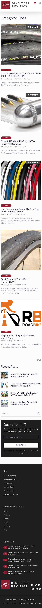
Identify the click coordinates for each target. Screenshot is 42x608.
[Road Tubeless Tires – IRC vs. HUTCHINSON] (21, 250)
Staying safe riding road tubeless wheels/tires (18, 336)
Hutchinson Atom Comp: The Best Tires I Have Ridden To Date (21, 210)
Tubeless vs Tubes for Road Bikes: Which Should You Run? (25, 385)
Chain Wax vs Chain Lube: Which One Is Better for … (23, 554)
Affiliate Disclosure (11, 495)
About (6, 603)
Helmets (7, 515)
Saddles (7, 526)
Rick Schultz (8, 79)
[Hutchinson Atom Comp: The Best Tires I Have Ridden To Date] (21, 179)
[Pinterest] (36, 585)
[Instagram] (37, 588)
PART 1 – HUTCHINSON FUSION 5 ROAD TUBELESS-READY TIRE (21, 74)
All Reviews (8, 483)
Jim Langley (7, 341)
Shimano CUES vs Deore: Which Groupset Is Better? (24, 375)
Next (38, 360)
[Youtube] (32, 585)
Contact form (9, 487)
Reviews (13, 603)
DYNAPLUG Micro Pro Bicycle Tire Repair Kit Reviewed (18, 142)
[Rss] (40, 588)
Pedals (6, 522)
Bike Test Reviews (12, 600)
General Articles (10, 476)
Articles (22, 603)
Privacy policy (9, 491)
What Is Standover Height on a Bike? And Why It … (21, 572)
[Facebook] (39, 585)
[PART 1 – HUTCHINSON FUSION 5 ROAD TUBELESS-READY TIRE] (21, 44)
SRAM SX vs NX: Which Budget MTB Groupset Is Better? (24, 394)
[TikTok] (33, 588)
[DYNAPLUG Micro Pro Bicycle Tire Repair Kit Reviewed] (21, 112)
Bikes (6, 511)
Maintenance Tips (10, 479)
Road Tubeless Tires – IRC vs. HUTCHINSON (15, 280)
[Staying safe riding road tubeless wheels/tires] (21, 313)
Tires (6, 70)
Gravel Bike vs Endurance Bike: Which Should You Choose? (21, 560)
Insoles (6, 519)
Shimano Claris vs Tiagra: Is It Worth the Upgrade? (23, 403)
